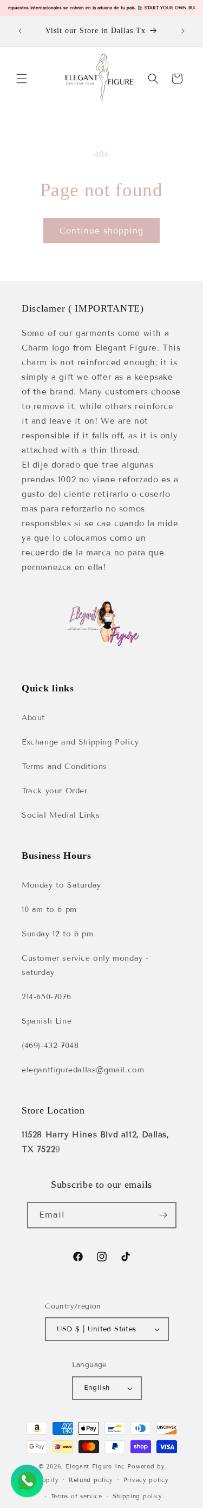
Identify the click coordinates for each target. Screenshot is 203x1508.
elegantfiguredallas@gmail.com (83, 1070)
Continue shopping (101, 231)
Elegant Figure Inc (95, 1466)
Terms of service (76, 1496)
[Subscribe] (163, 1215)
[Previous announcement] (20, 31)
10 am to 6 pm (49, 909)
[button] (22, 78)
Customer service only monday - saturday (85, 965)
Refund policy (91, 1480)
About (33, 717)
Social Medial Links (61, 815)
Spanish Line (46, 1021)
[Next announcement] (183, 31)
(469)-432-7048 (50, 1045)
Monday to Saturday (61, 885)
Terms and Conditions (64, 766)
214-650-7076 (46, 996)
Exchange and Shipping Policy (80, 742)
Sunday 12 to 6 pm (57, 934)
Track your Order (55, 790)
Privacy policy (146, 1480)
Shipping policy (138, 1496)
